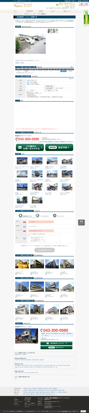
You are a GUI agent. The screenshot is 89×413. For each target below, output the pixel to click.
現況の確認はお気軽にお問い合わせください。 (25, 72)
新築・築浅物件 (28, 399)
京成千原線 (25, 392)
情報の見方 (71, 78)
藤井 (32, 367)
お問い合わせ (40, 398)
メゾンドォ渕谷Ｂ (63, 294)
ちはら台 (25, 372)
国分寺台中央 (39, 365)
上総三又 (36, 372)
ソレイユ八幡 (63, 271)
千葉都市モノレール (54, 392)
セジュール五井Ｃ (33, 271)
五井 (28, 365)
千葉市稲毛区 (23, 359)
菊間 (51, 367)
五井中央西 (26, 367)
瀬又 (23, 367)
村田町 (43, 390)
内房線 (28, 83)
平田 (34, 367)
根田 (48, 365)
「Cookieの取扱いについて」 (66, 411)
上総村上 (32, 84)
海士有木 (32, 372)
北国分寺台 (17, 367)
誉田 (47, 394)
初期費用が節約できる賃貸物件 (21, 354)
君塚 (26, 365)
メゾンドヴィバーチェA (19, 271)
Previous (16, 43)
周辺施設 (39, 401)
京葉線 (40, 392)
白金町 (51, 365)
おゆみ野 (25, 390)
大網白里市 (41, 359)
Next (45, 43)
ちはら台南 (58, 365)
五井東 (54, 365)
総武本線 (48, 392)
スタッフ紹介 (40, 399)
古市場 (30, 365)
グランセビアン (48, 271)
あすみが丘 (47, 390)
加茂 (45, 367)
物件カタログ (40, 404)
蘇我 (49, 394)
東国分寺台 (19, 365)
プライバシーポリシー (30, 245)
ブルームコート (18, 294)
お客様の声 (40, 403)
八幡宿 (16, 372)
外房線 (29, 392)
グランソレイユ (33, 294)
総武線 (60, 392)
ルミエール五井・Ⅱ (49, 294)
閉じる (83, 411)
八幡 (16, 365)
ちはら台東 (45, 365)
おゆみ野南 (39, 390)
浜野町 (59, 390)
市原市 (30, 80)
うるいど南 (55, 367)
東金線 (44, 392)
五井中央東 (65, 365)
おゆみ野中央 (30, 390)
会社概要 (16, 399)
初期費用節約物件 (28, 398)
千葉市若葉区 (28, 359)
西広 (61, 365)
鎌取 (24, 394)
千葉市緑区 (34, 359)
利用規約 (23, 245)
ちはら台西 (34, 365)
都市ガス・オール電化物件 (30, 403)
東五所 (69, 365)
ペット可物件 (27, 401)
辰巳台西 (48, 367)
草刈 (36, 367)
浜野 (40, 394)
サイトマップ (16, 404)
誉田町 (34, 390)
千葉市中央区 (17, 359)
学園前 (31, 394)
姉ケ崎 (31, 83)
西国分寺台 (40, 367)
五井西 (33, 80)
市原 (29, 367)
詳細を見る (63, 71)
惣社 (20, 367)
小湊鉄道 (28, 84)
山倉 (43, 367)
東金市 (37, 359)
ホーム (15, 398)
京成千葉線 (64, 392)
